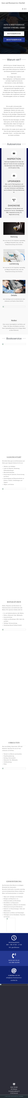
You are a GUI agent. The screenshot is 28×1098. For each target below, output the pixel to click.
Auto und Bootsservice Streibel (13, 3)
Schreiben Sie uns (14, 975)
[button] (14, 33)
